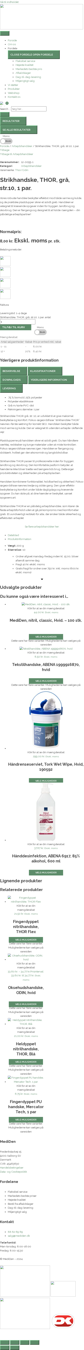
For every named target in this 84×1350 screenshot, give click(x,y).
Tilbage (4, 149)
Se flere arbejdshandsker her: (42, 526)
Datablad (13, 535)
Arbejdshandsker (22, 146)
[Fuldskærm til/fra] (14, 1342)
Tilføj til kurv (13, 327)
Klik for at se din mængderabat (46, 608)
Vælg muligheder (46, 637)
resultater (11, 120)
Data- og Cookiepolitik (13, 1171)
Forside (4, 146)
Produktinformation (19, 539)
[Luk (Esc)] (34, 1342)
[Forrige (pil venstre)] (4, 1347)
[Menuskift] (4, 33)
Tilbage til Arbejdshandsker (16, 154)
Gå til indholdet (9, 2)
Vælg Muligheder (46, 781)
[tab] (13, 371)
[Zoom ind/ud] (4, 1342)
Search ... (5, 108)
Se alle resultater (16, 129)
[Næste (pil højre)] (14, 1347)
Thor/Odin (21, 170)
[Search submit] (4, 114)
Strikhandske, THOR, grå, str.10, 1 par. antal (25, 317)
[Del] (24, 1342)
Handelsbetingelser (11, 1167)
